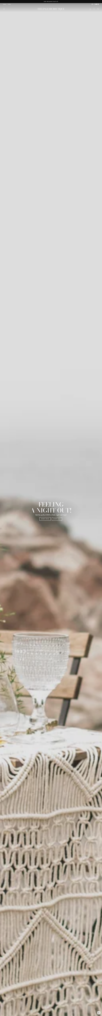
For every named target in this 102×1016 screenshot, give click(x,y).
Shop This (45, 519)
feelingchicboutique (51, 9)
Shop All (56, 519)
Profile (9, 4)
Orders (4, 4)
